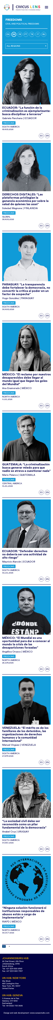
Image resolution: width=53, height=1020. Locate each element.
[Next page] (8, 946)
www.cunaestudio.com (39, 1013)
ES (41, 136)
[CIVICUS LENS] (22, 7)
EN (47, 136)
